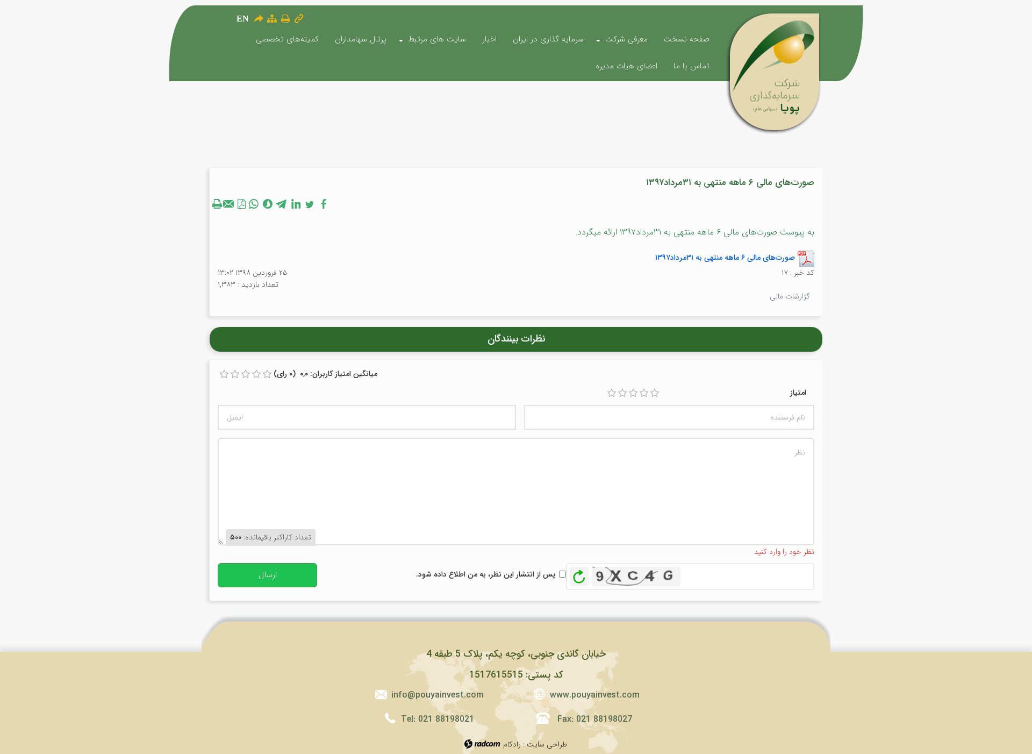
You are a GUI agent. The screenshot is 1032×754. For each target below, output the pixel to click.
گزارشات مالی (790, 296)
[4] (644, 393)
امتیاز (798, 393)
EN (242, 18)
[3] (633, 393)
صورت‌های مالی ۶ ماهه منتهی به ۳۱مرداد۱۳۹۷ (725, 257)
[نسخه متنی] (218, 204)
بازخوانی (579, 573)
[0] (224, 374)
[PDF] (242, 204)
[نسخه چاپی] (285, 18)
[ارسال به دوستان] (258, 18)
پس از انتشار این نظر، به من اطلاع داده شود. (485, 574)
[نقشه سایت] (272, 18)
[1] (612, 393)
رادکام (512, 744)
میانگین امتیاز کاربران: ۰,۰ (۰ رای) (325, 374)
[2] (622, 393)
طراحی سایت (547, 744)
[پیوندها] (299, 18)
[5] (655, 393)
